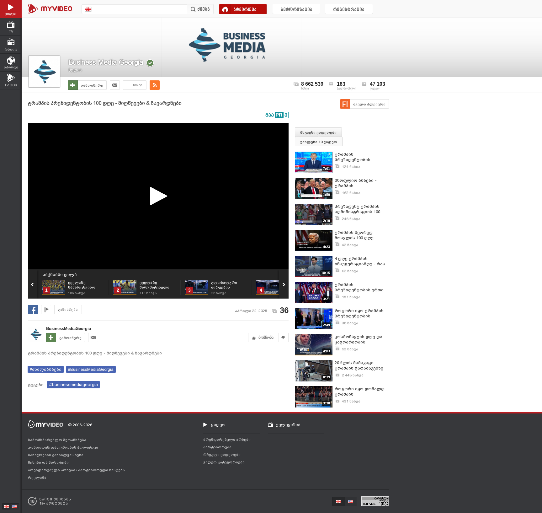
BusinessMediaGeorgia (68, 329)
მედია (75, 70)
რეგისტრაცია (348, 10)
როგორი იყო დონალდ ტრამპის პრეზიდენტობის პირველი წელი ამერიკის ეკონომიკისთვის (360, 391)
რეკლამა (37, 477)
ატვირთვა (245, 10)
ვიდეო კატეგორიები (224, 462)
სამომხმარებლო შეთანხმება (57, 440)
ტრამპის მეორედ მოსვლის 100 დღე (354, 235)
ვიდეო (218, 424)
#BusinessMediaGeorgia (91, 369)
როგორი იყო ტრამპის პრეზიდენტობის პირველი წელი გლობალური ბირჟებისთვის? (359, 313)
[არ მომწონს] (284, 337)
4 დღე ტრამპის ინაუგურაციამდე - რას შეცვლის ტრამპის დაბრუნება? (360, 261)
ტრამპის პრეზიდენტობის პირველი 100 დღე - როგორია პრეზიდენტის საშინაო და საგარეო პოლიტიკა (361, 157)
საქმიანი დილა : (61, 274)
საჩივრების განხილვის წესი (55, 455)
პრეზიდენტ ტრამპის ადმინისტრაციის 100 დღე (357, 209)
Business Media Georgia (105, 62)
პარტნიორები (217, 447)
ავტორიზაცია (296, 10)
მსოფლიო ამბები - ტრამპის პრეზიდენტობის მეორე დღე (360, 183)
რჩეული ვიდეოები (222, 454)
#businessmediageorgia (73, 384)
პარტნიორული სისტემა (101, 470)
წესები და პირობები (48, 462)
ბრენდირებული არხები (52, 470)
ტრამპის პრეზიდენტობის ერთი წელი (359, 287)
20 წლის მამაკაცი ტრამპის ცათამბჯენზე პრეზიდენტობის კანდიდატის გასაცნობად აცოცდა (359, 365)
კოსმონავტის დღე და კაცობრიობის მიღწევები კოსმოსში (358, 339)
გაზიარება (68, 310)
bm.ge (137, 85)
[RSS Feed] (155, 85)
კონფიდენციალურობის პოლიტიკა (63, 447)
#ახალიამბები (45, 369)
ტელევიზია (288, 424)
